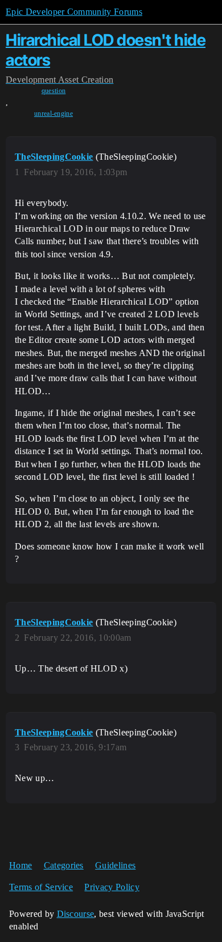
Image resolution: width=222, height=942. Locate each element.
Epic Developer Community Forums (74, 12)
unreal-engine (53, 114)
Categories (64, 865)
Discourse (75, 914)
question (54, 91)
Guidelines (115, 865)
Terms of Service (41, 887)
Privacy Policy (111, 887)
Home (20, 865)
